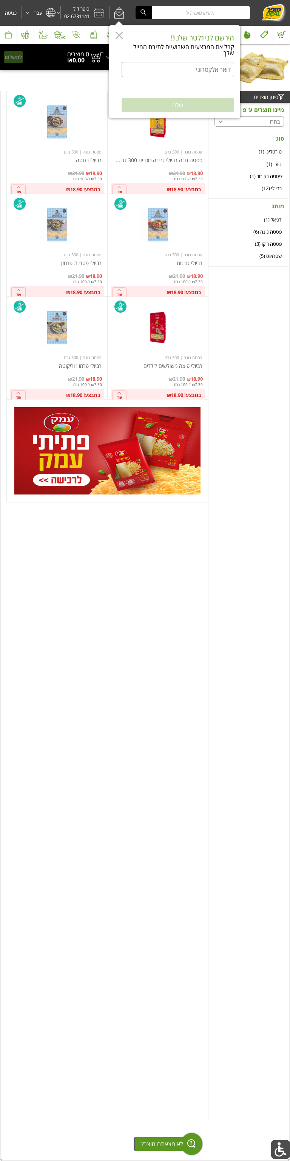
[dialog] (174, 71)
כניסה (11, 12)
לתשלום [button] (13, 57)
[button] (119, 13)
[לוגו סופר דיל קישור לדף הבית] (273, 12)
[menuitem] (281, 35)
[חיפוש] (143, 12)
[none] (158, 142)
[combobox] (193, 12)
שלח (178, 105)
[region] (57, 57)
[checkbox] (249, 151)
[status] (78, 54)
